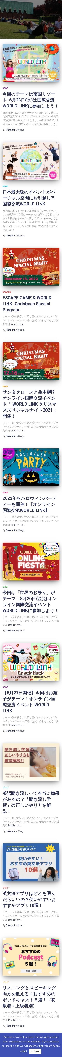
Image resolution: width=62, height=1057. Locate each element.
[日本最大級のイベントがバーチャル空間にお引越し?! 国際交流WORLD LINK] (31, 161)
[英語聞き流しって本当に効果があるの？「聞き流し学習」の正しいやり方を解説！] (31, 762)
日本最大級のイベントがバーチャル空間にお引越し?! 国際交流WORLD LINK (29, 198)
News (5, 88)
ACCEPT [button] (35, 1051)
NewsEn (7, 292)
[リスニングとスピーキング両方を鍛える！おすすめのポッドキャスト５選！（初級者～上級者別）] (31, 957)
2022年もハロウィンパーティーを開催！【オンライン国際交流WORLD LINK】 (30, 504)
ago (20, 129)
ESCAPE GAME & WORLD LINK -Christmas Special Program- (27, 303)
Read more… (17, 324)
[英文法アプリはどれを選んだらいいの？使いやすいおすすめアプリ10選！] (31, 862)
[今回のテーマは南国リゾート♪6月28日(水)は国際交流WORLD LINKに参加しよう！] (31, 63)
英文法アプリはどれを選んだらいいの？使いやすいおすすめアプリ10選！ (29, 899)
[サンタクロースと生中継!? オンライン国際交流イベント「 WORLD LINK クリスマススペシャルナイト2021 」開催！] (31, 361)
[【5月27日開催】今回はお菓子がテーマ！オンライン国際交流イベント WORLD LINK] (31, 662)
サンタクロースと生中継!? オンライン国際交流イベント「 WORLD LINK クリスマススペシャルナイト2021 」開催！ (30, 404)
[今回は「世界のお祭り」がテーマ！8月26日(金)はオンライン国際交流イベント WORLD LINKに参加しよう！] (31, 561)
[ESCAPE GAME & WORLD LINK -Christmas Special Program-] (31, 267)
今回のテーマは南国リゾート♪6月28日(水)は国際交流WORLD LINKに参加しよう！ (31, 99)
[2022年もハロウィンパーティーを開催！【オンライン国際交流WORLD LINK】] (31, 467)
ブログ (6, 787)
